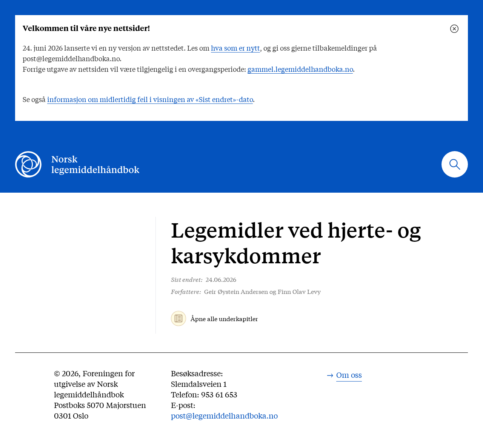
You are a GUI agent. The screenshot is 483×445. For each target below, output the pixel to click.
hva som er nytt (235, 48)
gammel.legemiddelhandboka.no (300, 69)
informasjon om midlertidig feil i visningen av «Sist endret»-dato (150, 99)
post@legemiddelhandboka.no (224, 415)
